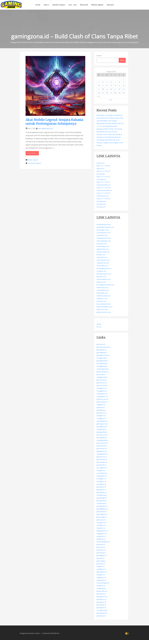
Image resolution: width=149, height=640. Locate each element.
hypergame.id (101, 580)
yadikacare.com (102, 298)
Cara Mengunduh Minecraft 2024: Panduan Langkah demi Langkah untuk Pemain (110, 142)
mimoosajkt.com (102, 265)
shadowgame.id (102, 421)
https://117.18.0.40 (103, 199)
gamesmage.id (102, 517)
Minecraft (84, 5)
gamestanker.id (102, 591)
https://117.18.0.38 (103, 188)
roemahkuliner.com (103, 233)
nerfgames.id (101, 525)
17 (99, 89)
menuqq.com (101, 207)
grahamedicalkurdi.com (105, 307)
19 (107, 89)
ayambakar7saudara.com (105, 227)
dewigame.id (101, 416)
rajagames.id (101, 405)
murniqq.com (101, 204)
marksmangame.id (103, 583)
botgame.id (100, 566)
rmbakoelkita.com (103, 246)
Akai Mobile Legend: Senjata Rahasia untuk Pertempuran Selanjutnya (54, 122)
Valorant (110, 5)
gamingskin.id (101, 490)
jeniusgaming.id (102, 363)
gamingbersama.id (103, 355)
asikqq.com (100, 163)
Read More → (32, 153)
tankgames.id (101, 539)
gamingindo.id (101, 605)
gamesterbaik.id (102, 385)
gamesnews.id (102, 448)
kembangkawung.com (104, 268)
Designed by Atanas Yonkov (30, 633)
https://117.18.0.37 (103, 193)
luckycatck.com (102, 244)
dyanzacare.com (102, 309)
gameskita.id (101, 344)
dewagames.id (102, 388)
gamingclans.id (102, 492)
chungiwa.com (101, 271)
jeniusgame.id (101, 484)
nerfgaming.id (101, 503)
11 (103, 86)
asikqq (99, 324)
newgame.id (101, 470)
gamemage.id (101, 561)
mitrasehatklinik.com (104, 279)
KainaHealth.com (102, 293)
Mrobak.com (101, 255)
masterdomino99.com (104, 190)
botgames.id (101, 528)
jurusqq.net (101, 174)
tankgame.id (101, 586)
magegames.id (102, 533)
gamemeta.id (101, 553)
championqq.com (103, 196)
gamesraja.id (101, 374)
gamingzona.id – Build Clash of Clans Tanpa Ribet (74, 36)
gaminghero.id (101, 599)
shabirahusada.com (103, 296)
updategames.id (102, 454)
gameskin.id (101, 544)
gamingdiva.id (101, 607)
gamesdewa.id (102, 380)
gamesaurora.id (102, 435)
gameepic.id (101, 564)
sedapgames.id (102, 394)
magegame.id (101, 577)
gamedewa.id (101, 410)
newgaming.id (101, 429)
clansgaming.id (102, 495)
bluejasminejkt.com (103, 252)
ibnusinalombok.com (104, 304)
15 (119, 86)
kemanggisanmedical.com (105, 285)
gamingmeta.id (102, 501)
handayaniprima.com (104, 238)
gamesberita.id (102, 446)
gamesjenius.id (102, 383)
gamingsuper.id (102, 613)
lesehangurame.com (104, 224)
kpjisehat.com (101, 276)
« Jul (110, 100)
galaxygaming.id (102, 432)
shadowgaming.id (102, 369)
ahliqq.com (100, 168)
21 (115, 89)
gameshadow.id (102, 402)
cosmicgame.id (102, 473)
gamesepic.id (101, 520)
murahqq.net (101, 179)
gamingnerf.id (101, 487)
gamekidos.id (101, 594)
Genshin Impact (58, 5)
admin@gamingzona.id (45, 128)
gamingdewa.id (102, 352)
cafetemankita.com (103, 260)
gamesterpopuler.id (103, 347)
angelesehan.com (103, 249)
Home (37, 5)
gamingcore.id (101, 602)
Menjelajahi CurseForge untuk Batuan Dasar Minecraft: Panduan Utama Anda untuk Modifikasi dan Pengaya (110, 118)
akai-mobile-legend (34, 163)
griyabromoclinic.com (104, 312)
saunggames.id (102, 391)
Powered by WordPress (50, 633)
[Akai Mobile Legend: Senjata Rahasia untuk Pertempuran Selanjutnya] (55, 86)
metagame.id (101, 569)
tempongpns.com (103, 230)
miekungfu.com (102, 257)
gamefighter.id (101, 555)
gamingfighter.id (102, 509)
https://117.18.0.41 (103, 182)
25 (103, 93)
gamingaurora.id (102, 424)
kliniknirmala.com (102, 287)
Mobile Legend (97, 5)
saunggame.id (101, 418)
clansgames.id (101, 522)
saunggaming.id (102, 366)
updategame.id (102, 476)
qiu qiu (99, 327)
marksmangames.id (103, 542)
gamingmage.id (102, 498)
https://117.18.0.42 (103, 177)
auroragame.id (102, 468)
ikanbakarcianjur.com (104, 274)
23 (123, 89)
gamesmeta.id (101, 511)
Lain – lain (72, 5)
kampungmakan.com (104, 241)
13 (111, 86)
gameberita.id (101, 465)
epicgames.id (101, 536)
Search (99, 56)
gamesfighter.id (102, 514)
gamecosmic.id (102, 459)
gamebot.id (100, 558)
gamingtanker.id (102, 506)
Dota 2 (46, 5)
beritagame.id (101, 479)
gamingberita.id (102, 426)
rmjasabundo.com (103, 263)
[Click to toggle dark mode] (127, 633)
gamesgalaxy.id (102, 437)
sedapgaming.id (102, 377)
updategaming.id (102, 440)
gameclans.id (101, 550)
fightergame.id (101, 572)
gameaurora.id (102, 457)
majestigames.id (102, 396)
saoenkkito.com (102, 235)
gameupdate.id (102, 462)
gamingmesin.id (102, 597)
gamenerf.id (101, 547)
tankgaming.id (101, 588)
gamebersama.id (102, 399)
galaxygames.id (102, 451)
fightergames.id (102, 531)
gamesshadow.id (102, 372)
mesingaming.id (102, 610)
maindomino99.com (103, 185)
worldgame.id (101, 481)
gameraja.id (101, 407)
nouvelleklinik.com (103, 290)
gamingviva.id (101, 616)
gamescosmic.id (102, 443)
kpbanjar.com (101, 282)
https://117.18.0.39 (103, 171)
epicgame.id (101, 575)
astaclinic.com (101, 301)
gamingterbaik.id (102, 361)
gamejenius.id (101, 413)
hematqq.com (101, 201)
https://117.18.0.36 (103, 166)
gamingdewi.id (101, 350)
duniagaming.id (102, 358)
